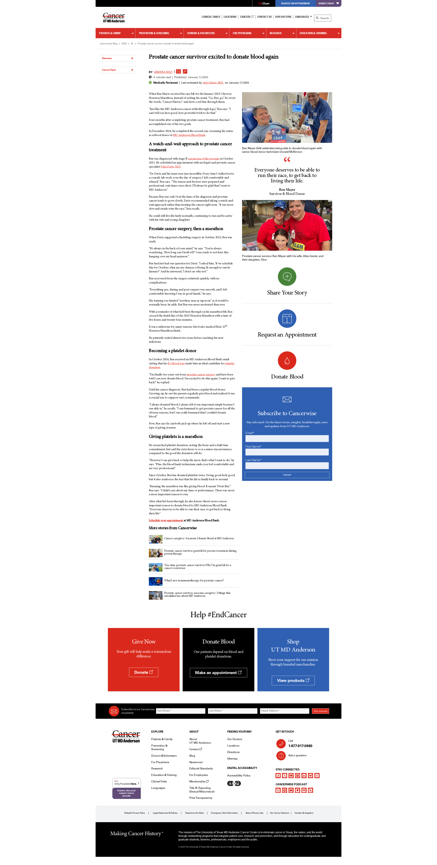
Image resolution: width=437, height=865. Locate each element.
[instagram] (297, 775)
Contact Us (264, 16)
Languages (302, 16)
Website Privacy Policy (134, 813)
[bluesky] (310, 775)
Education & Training (313, 33)
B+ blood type (176, 363)
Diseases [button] (107, 58)
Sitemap (232, 758)
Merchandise (197, 781)
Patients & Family (110, 33)
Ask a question (297, 755)
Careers (245, 16)
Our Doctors (283, 16)
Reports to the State (194, 813)
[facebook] (278, 775)
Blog (192, 755)
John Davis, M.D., (213, 82)
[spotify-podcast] (284, 790)
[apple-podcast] (278, 790)
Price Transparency (200, 797)
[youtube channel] (291, 775)
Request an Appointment (295, 3)
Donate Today (326, 3)
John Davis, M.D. (171, 166)
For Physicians (242, 33)
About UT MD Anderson (200, 741)
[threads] (317, 775)
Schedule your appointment (166, 520)
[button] (178, 70)
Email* (249, 433)
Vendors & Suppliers (303, 813)
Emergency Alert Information (224, 813)
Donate (141, 672)
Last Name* (253, 460)
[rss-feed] (310, 790)
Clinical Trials (211, 16)
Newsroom (196, 762)
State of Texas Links (254, 813)
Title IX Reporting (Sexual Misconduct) (202, 789)
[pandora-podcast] (297, 790)
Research (275, 33)
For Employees (198, 775)
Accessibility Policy (238, 775)
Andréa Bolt (163, 72)
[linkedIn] (304, 775)
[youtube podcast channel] (291, 790)
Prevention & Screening (154, 33)
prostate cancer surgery (201, 374)
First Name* (253, 446)
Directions (233, 752)
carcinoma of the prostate (204, 158)
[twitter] (284, 775)
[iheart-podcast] (304, 790)
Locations (233, 745)
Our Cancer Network (279, 813)
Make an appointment (216, 672)
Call (300, 743)
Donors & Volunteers (201, 33)
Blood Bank (189, 135)
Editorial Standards (201, 768)
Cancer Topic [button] (109, 69)
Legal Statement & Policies (165, 813)
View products (291, 680)
